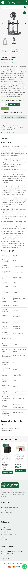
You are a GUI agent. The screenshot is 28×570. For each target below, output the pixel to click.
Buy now (5, 108)
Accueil (3, 48)
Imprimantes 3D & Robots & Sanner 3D (11, 50)
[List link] (14, 507)
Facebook (3, 430)
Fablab (10, 126)
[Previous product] (23, 54)
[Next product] (26, 54)
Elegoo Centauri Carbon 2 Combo (6, 455)
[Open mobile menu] (2, 2)
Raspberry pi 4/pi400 (20, 461)
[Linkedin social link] (12, 132)
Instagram (9, 430)
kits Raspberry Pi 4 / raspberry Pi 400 (19, 457)
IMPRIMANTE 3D (5, 51)
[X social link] (8, 132)
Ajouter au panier (14, 104)
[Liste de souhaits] (10, 445)
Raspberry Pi (19, 459)
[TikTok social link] (8, 558)
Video (4, 425)
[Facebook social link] (6, 132)
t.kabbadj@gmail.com (8, 555)
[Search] (25, 7)
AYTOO (6, 563)
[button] (7, 472)
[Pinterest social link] (10, 132)
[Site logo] (14, 2)
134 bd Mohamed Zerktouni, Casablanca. (13, 551)
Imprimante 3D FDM (17, 51)
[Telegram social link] (14, 132)
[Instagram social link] (4, 558)
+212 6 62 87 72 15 (8, 553)
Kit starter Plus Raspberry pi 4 (19, 455)
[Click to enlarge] (3, 33)
